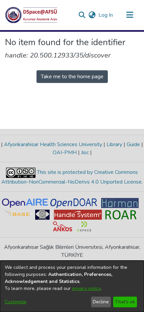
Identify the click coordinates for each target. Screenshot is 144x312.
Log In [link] (106, 15)
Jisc (85, 152)
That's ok (125, 302)
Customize (15, 302)
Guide (133, 144)
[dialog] (72, 286)
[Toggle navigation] (129, 15)
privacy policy (86, 288)
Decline (101, 302)
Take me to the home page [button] (72, 76)
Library (114, 144)
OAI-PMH (65, 152)
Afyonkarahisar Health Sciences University (53, 144)
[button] (31, 15)
